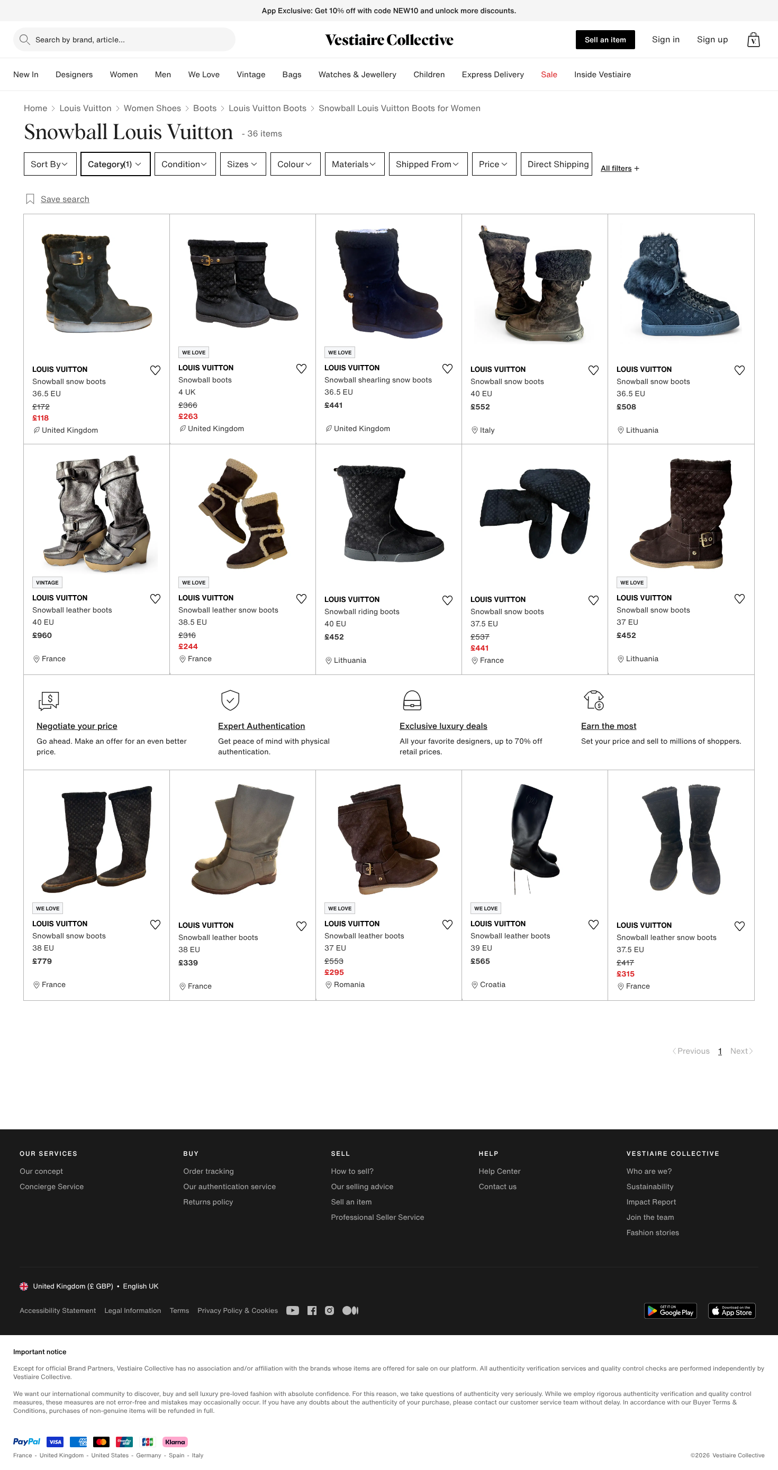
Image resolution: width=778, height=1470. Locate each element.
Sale (549, 74)
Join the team (650, 1217)
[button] (753, 39)
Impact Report (651, 1202)
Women (124, 74)
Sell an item (605, 39)
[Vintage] (274, 74)
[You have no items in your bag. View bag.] (753, 39)
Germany (148, 1455)
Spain (177, 1455)
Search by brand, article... (80, 39)
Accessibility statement (58, 1310)
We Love (204, 74)
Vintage (251, 74)
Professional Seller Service (377, 1217)
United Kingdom (62, 1455)
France (22, 1455)
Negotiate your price (77, 725)
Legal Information (132, 1310)
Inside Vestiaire (602, 74)
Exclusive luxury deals (443, 725)
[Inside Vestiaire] (639, 74)
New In (26, 74)
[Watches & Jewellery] (405, 74)
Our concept (41, 1171)
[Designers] (101, 74)
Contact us (498, 1186)
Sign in (666, 39)
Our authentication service (229, 1186)
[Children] (453, 74)
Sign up (712, 39)
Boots (204, 108)
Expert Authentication (261, 725)
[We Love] (228, 74)
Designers (74, 74)
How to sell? (352, 1171)
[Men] (179, 74)
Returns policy (208, 1202)
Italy (198, 1455)
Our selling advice (362, 1186)
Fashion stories (653, 1232)
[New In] (47, 74)
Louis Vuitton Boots (267, 108)
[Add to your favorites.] (155, 370)
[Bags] (310, 74)
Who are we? (649, 1171)
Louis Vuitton (85, 108)
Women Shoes (152, 108)
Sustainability (650, 1186)
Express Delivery (493, 74)
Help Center (500, 1171)
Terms (179, 1310)
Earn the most (609, 725)
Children (429, 74)
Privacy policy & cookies (237, 1310)
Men (163, 74)
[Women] (146, 74)
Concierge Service (52, 1186)
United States (110, 1455)
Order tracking (208, 1171)
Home (35, 108)
